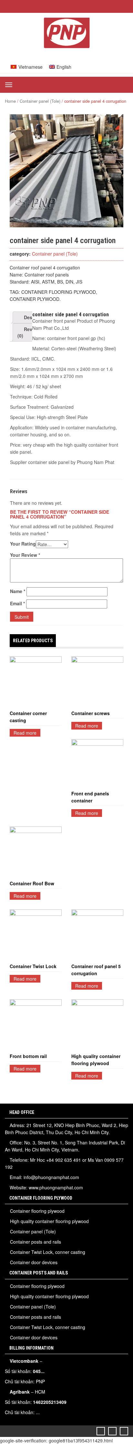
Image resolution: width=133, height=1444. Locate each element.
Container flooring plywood (37, 1211)
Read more (25, 733)
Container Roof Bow (32, 883)
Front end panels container (90, 797)
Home (10, 101)
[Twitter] (101, 1431)
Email (17, 603)
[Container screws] (97, 682)
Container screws (90, 713)
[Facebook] (112, 1431)
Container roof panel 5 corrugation (96, 969)
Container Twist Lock (33, 966)
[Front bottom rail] (36, 1025)
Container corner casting (28, 716)
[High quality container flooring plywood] (97, 1025)
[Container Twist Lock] (36, 935)
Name (17, 591)
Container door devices (33, 1262)
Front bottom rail (29, 1056)
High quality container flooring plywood (95, 1059)
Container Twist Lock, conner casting (47, 1252)
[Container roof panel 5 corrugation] (97, 935)
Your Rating (23, 543)
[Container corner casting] (36, 682)
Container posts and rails (35, 1241)
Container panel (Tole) (40, 101)
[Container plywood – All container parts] (66, 46)
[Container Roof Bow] (36, 852)
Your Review (25, 555)
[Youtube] (124, 1431)
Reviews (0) (29, 332)
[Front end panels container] (97, 763)
